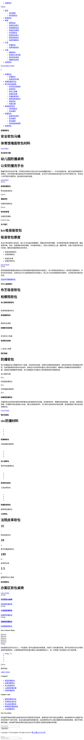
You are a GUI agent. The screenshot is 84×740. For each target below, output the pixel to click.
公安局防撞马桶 (10, 688)
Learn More (5, 148)
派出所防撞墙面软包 (8, 279)
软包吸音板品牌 (14, 123)
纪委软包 (8, 3)
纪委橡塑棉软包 (6, 626)
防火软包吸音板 (10, 84)
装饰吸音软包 (10, 106)
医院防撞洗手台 (10, 699)
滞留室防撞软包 (6, 622)
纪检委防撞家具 (6, 604)
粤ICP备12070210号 (38, 732)
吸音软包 (12, 89)
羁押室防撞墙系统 (11, 706)
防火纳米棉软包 (10, 704)
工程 (6, 50)
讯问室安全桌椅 (6, 599)
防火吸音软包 (10, 685)
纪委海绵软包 (10, 683)
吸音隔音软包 (14, 28)
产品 (6, 42)
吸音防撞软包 (14, 40)
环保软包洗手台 (10, 701)
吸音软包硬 (13, 94)
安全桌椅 (12, 13)
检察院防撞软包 (6, 615)
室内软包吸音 (14, 57)
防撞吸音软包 (14, 96)
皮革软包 (8, 18)
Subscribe (5, 728)
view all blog (5, 593)
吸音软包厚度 (14, 30)
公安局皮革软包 (6, 610)
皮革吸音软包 (14, 47)
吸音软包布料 (14, 116)
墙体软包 (12, 52)
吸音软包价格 (14, 79)
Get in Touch (5, 264)
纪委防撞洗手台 (10, 81)
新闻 (6, 20)
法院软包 (8, 62)
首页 (6, 10)
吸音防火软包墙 (14, 55)
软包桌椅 (12, 118)
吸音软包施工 (14, 25)
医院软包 (12, 23)
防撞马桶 (12, 104)
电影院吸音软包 (14, 99)
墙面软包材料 (14, 60)
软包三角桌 (13, 91)
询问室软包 (13, 15)
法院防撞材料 (10, 690)
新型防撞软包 (10, 680)
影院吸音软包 (14, 37)
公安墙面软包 (10, 709)
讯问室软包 (13, 33)
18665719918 (9, 66)
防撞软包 (12, 45)
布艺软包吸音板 (14, 86)
